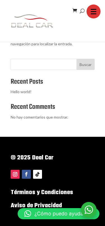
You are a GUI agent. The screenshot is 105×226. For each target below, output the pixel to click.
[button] (94, 11)
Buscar (86, 64)
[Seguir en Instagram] (15, 174)
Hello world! (21, 91)
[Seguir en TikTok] (37, 174)
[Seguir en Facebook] (26, 174)
